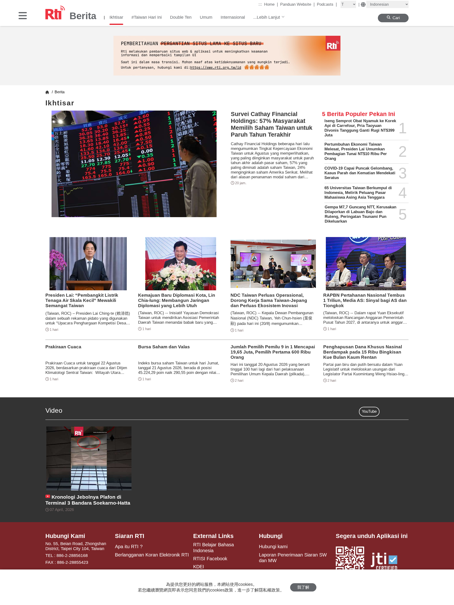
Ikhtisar (116, 17)
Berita (59, 92)
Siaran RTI (129, 536)
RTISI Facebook (210, 558)
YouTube (369, 411)
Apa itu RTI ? (129, 546)
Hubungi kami (273, 546)
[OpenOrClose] (22, 16)
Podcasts (327, 4)
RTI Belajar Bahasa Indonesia (213, 547)
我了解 (303, 587)
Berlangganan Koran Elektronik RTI (152, 554)
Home (271, 4)
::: (260, 4)
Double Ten (181, 17)
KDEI (198, 566)
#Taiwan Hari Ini (146, 17)
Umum (206, 17)
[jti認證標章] (387, 562)
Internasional (233, 17)
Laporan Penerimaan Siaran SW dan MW (293, 557)
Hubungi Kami (65, 536)
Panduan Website (297, 4)
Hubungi (271, 536)
